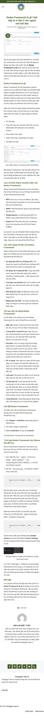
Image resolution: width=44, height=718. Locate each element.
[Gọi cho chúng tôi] (34, 666)
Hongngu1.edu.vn (12, 706)
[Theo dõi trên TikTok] (19, 666)
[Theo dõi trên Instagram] (14, 666)
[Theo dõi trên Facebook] (10, 666)
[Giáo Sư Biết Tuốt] (22, 618)
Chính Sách (29, 711)
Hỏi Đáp (23, 608)
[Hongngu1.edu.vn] (21, 7)
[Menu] (3, 6)
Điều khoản (39, 711)
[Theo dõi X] (24, 666)
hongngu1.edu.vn (23, 27)
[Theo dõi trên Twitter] (29, 666)
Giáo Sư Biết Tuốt (22, 626)
